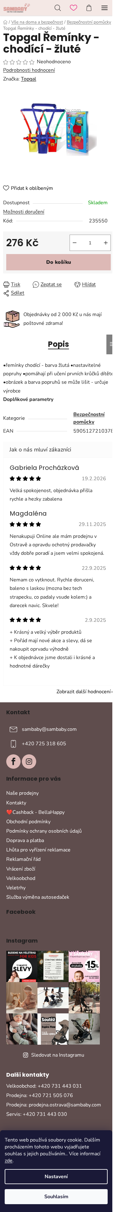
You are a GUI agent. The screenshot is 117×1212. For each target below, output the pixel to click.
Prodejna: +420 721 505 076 (39, 1095)
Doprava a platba (25, 840)
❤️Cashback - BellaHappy (35, 812)
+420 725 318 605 (44, 743)
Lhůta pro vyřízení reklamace (38, 849)
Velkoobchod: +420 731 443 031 (44, 1086)
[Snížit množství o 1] (74, 243)
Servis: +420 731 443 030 (36, 1114)
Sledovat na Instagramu (57, 1055)
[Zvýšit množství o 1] (105, 243)
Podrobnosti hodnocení (29, 70)
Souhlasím (56, 1196)
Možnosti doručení (23, 211)
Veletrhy (16, 887)
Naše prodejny (22, 793)
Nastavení (56, 1176)
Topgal (28, 78)
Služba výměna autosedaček (37, 897)
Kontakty (16, 802)
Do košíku (58, 262)
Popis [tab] (58, 344)
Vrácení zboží (20, 869)
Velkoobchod (20, 878)
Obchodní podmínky (28, 821)
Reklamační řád (23, 859)
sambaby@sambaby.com (49, 729)
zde (8, 1160)
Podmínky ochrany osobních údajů (44, 831)
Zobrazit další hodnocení (83, 691)
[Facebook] (13, 761)
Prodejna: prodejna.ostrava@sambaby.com (53, 1104)
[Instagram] (29, 761)
